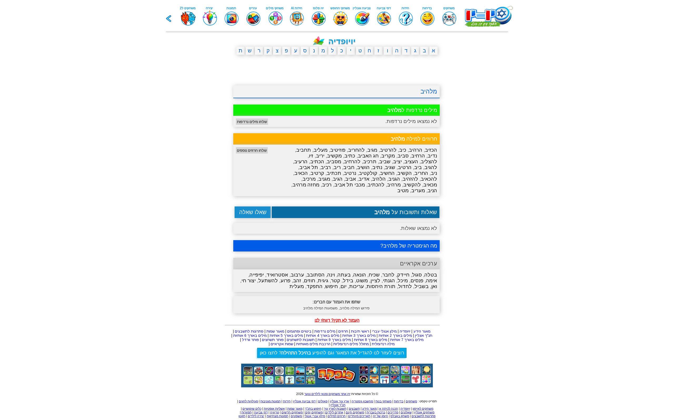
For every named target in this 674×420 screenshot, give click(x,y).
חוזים (309, 280)
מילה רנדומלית (383, 344)
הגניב (394, 179)
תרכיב (369, 161)
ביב (418, 167)
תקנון (242, 416)
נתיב (377, 167)
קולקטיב (368, 173)
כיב (402, 150)
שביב (384, 161)
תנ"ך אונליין (423, 335)
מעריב (418, 190)
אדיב (364, 179)
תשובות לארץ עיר (335, 409)
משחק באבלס (399, 416)
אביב (350, 179)
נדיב (432, 156)
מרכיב (309, 179)
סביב (403, 156)
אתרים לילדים (334, 412)
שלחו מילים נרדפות (252, 122)
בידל (348, 280)
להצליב (429, 161)
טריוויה (274, 412)
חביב (348, 167)
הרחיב (418, 156)
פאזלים (323, 401)
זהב (297, 280)
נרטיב (350, 173)
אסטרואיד (277, 275)
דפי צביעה (261, 412)
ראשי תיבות (360, 331)
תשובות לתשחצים (301, 340)
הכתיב (317, 161)
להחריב (356, 150)
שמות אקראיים (282, 344)
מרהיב (394, 184)
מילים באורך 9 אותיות (334, 340)
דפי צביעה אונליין (304, 401)
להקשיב (412, 184)
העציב (411, 161)
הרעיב (301, 161)
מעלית (296, 286)
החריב (421, 173)
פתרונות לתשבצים (249, 331)
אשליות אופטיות (274, 409)
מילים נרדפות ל (412, 110)
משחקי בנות (383, 401)
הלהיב (379, 179)
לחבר (388, 275)
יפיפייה (257, 275)
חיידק (403, 275)
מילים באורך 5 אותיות (286, 335)
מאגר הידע (421, 331)
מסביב (334, 161)
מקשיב (334, 156)
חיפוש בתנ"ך (313, 409)
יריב (320, 156)
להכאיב (429, 179)
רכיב (327, 184)
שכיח (374, 275)
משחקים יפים (314, 412)
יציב (397, 161)
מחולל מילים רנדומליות (351, 344)
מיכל (403, 280)
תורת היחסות (380, 286)
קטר (335, 280)
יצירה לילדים (256, 416)
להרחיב (352, 161)
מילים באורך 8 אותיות (370, 340)
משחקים (411, 401)
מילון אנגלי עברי (384, 331)
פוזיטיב (337, 150)
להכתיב (376, 184)
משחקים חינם (355, 412)
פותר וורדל (250, 340)
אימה (431, 280)
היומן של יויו (380, 416)
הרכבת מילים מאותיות (313, 344)
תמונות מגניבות (270, 401)
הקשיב (404, 173)
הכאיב (301, 173)
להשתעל (268, 280)
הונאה (359, 275)
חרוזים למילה (414, 139)
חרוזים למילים (337, 416)
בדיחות (398, 401)
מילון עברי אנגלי (314, 416)
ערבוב (297, 275)
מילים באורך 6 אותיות (250, 335)
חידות (287, 401)
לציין (375, 280)
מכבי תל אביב (349, 184)
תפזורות (246, 412)
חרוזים (343, 331)
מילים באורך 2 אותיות (395, 335)
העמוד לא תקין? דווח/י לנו (337, 320)
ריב (337, 167)
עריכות (356, 286)
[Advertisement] (208, 140)
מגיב (372, 150)
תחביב (303, 150)
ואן (434, 286)
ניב (434, 173)
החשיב (387, 173)
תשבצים (354, 409)
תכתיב (334, 173)
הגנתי (389, 280)
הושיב (363, 167)
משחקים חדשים (292, 412)
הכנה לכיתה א (388, 409)
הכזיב (431, 150)
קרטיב (317, 173)
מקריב (388, 156)
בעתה (344, 275)
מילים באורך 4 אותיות (322, 335)
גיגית (323, 280)
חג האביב (368, 156)
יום (343, 286)
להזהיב (410, 179)
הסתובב (316, 275)
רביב (326, 167)
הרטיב (405, 167)
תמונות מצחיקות (277, 416)
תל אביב (308, 167)
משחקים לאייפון (423, 409)
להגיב (430, 167)
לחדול (405, 286)
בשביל (421, 286)
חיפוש (331, 286)
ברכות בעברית (375, 412)
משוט (362, 280)
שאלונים (406, 412)
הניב (432, 190)
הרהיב (415, 150)
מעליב (321, 150)
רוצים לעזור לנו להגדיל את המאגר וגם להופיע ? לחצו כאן (332, 352)
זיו (311, 156)
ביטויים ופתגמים (299, 331)
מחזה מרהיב (306, 184)
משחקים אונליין (424, 412)
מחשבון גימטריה (362, 401)
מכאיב (430, 184)
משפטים (296, 416)
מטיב (403, 190)
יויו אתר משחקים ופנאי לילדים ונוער (327, 394)
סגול (417, 275)
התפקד (314, 286)
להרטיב (388, 150)
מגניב (324, 179)
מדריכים (393, 412)
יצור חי (248, 280)
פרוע (285, 280)
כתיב (349, 156)
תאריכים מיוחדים (359, 416)
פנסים (416, 280)
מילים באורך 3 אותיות (359, 335)
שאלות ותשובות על (405, 212)
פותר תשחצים (273, 340)
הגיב (338, 179)
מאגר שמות (275, 331)
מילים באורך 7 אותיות (407, 340)
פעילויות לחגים (248, 401)
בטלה (430, 275)
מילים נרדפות (324, 331)
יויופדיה (405, 331)
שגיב (390, 167)
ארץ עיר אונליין (339, 401)
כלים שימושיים (251, 409)
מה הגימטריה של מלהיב (410, 246)
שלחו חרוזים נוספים (252, 150)
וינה (331, 275)
